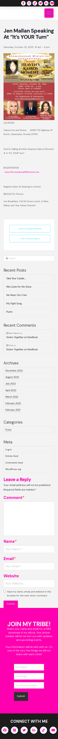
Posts (8, 429)
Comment (14, 497)
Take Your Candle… (16, 278)
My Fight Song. (14, 303)
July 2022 (10, 383)
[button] (48, 13)
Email (10, 558)
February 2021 (12, 409)
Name (10, 541)
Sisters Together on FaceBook (22, 337)
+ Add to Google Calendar (30, 228)
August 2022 (12, 377)
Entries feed (11, 456)
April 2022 (10, 390)
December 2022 (14, 370)
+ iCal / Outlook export (29, 238)
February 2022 (13, 403)
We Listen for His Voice (18, 287)
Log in (8, 449)
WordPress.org (13, 469)
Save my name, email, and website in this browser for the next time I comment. (29, 593)
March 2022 (11, 396)
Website (11, 575)
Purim (9, 312)
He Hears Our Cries (16, 295)
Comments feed (14, 462)
